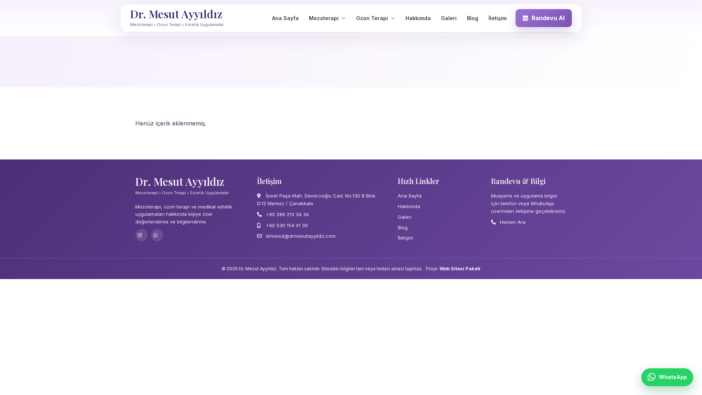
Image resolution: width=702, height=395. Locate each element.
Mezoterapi (324, 18)
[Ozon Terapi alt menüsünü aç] (392, 18)
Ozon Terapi (372, 18)
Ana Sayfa (285, 18)
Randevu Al (548, 18)
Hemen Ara (511, 222)
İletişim (497, 18)
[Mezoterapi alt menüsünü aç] (343, 18)
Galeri (449, 18)
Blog (472, 18)
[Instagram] (141, 235)
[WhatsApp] (157, 235)
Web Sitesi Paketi (459, 268)
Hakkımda (418, 18)
